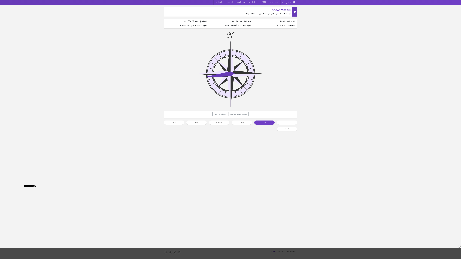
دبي (287, 122)
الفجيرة (287, 129)
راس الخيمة (219, 122)
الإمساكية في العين (220, 114)
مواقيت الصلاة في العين (238, 114)
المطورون (229, 2)
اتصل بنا (218, 2)
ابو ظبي (174, 122)
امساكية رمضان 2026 (270, 2)
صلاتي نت (287, 2)
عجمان (196, 122)
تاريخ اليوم (241, 2)
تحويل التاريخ (253, 2)
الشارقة (242, 122)
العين (264, 122)
